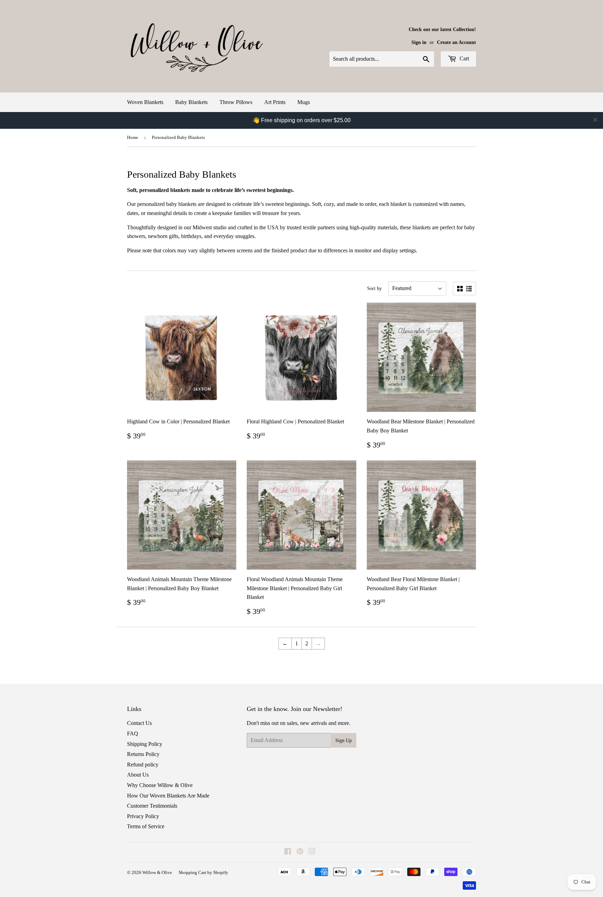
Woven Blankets (145, 102)
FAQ (132, 733)
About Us (138, 775)
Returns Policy (143, 754)
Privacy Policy (143, 816)
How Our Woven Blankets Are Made (168, 796)
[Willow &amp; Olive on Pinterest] (300, 852)
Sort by (374, 288)
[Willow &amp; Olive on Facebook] (287, 852)
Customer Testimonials (152, 806)
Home (132, 137)
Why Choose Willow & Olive (160, 785)
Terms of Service (145, 826)
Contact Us (139, 723)
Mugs (303, 102)
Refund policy (142, 765)
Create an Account (456, 42)
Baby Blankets (191, 102)
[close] (595, 119)
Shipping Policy (144, 744)
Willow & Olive (157, 872)
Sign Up (343, 740)
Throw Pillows (235, 102)
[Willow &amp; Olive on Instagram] (311, 852)
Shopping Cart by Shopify (203, 872)
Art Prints (274, 102)
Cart (463, 58)
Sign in (418, 42)
